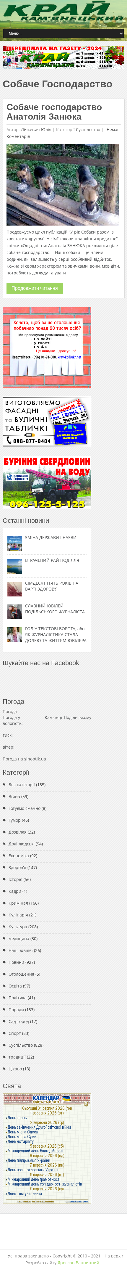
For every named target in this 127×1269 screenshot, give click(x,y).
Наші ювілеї (21, 950)
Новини (16, 962)
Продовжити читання (35, 288)
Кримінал (18, 903)
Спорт (15, 1033)
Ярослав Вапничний (78, 1262)
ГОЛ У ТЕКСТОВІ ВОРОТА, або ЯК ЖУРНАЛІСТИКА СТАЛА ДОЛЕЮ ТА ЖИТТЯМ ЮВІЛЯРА (56, 634)
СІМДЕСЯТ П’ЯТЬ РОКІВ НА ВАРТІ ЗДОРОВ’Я (51, 586)
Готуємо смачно (24, 808)
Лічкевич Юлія (36, 129)
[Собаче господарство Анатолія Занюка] (62, 186)
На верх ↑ (114, 1256)
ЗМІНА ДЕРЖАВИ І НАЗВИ (50, 537)
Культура (18, 926)
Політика (18, 998)
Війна (14, 796)
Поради (16, 1009)
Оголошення (21, 974)
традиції (17, 1057)
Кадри (15, 891)
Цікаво (15, 1069)
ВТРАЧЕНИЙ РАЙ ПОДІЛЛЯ (52, 560)
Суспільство (88, 129)
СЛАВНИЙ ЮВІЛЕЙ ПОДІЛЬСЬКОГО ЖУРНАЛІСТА (55, 609)
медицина (19, 938)
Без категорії (22, 784)
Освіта (15, 986)
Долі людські (22, 844)
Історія (15, 879)
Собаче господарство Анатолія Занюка (54, 111)
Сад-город (19, 1021)
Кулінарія (18, 915)
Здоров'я (17, 867)
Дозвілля (18, 832)
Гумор (15, 820)
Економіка (19, 855)
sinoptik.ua (35, 759)
